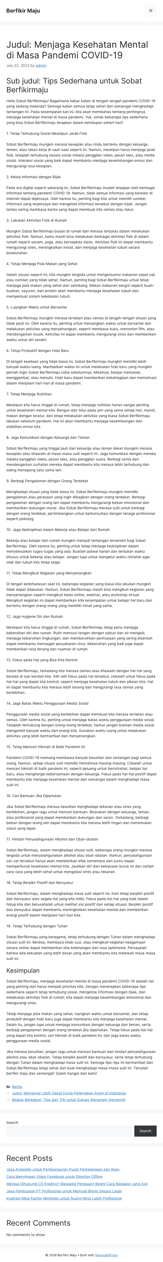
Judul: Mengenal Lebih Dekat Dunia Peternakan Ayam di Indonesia (69, 1093)
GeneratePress (106, 1255)
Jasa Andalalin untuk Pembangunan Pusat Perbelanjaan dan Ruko (62, 1169)
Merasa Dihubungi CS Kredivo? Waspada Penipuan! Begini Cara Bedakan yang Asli (77, 1184)
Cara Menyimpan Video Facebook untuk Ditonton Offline (54, 1177)
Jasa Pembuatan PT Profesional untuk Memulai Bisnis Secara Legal (64, 1191)
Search (12, 1122)
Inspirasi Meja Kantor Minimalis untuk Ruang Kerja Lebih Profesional (64, 1198)
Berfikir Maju (23, 10)
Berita (17, 1087)
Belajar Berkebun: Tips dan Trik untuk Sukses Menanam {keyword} (69, 1100)
